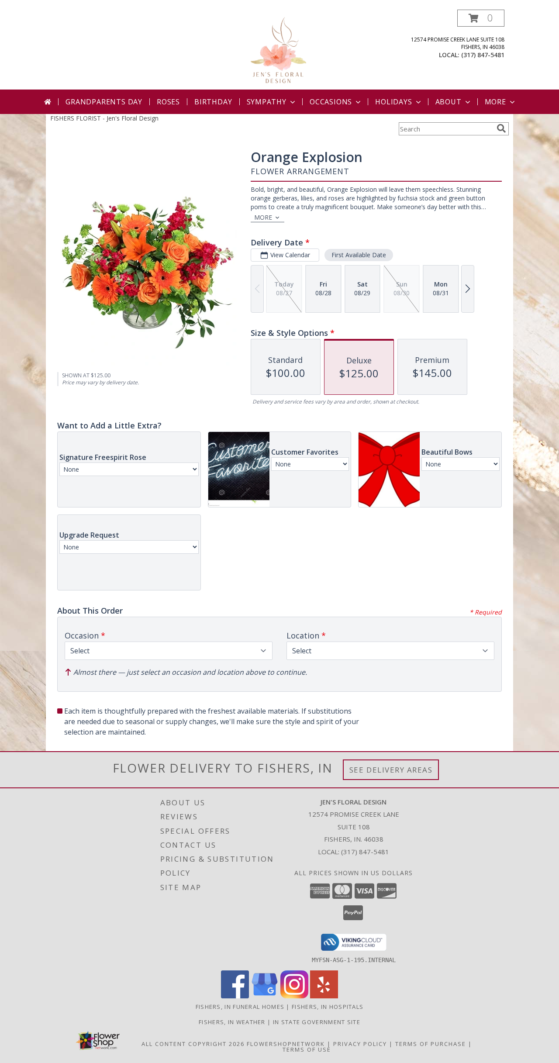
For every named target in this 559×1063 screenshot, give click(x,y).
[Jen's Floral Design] (280, 49)
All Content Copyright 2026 (193, 1044)
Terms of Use (307, 1049)
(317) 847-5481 (482, 55)
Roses (168, 102)
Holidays (393, 102)
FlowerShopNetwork (286, 1044)
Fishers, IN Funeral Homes (240, 1007)
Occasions (331, 102)
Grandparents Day (104, 102)
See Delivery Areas (391, 770)
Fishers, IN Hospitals (327, 1007)
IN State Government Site (316, 1022)
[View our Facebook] (235, 996)
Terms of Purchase (430, 1044)
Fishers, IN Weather (232, 1022)
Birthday (213, 102)
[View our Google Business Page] (265, 996)
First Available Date (358, 255)
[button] (480, 18)
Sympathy (266, 102)
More (495, 102)
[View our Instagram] (294, 996)
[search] (501, 128)
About (448, 102)
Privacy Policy (360, 1044)
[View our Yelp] (324, 996)
